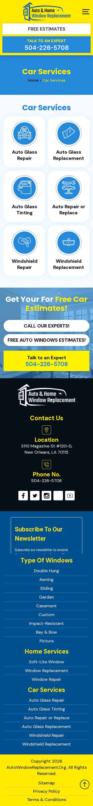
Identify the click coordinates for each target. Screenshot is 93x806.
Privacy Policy (46, 791)
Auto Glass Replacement (46, 726)
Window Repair (46, 679)
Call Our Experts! (46, 326)
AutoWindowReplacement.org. (36, 767)
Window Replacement (46, 670)
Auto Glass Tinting (46, 709)
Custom (47, 614)
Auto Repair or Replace (46, 718)
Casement (46, 606)
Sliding (46, 588)
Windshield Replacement (46, 744)
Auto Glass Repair (46, 700)
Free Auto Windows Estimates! (47, 340)
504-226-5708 (47, 44)
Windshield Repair (46, 735)
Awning (46, 579)
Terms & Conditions (46, 799)
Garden (46, 597)
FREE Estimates (46, 29)
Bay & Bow (46, 632)
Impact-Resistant (46, 623)
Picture (47, 641)
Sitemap (46, 783)
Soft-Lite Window (46, 662)
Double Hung (46, 571)
